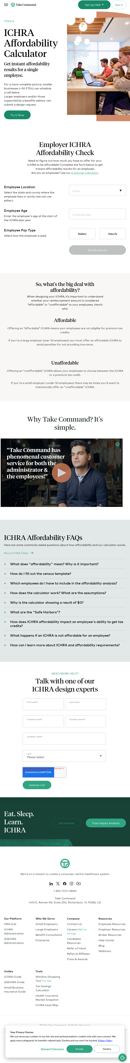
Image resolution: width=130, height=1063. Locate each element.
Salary (82, 233)
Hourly (112, 233)
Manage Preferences (52, 1048)
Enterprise (42, 940)
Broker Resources (110, 934)
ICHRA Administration (14, 931)
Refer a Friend (76, 948)
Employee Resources (112, 924)
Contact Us (74, 924)
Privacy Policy (105, 1040)
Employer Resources (112, 929)
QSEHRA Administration (14, 941)
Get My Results (97, 250)
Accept (79, 1048)
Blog (101, 945)
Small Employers (47, 924)
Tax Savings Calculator (43, 988)
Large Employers (47, 929)
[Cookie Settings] (122, 1058)
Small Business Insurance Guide (15, 989)
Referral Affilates (78, 953)
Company (73, 918)
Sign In (119, 4)
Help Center (106, 940)
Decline (107, 1048)
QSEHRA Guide (14, 982)
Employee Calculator (85, 172)
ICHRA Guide (12, 976)
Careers (76, 931)
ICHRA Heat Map (47, 1005)
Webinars (105, 951)
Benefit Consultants (49, 934)
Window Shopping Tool (48, 978)
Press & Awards (77, 959)
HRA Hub (10, 924)
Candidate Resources (74, 941)
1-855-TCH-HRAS (65, 891)
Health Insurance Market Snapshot (47, 997)
